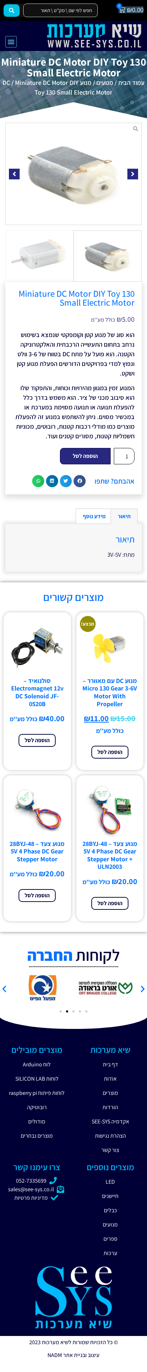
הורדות (110, 1107)
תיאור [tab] (124, 516)
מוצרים (110, 1093)
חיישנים (110, 1196)
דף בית (110, 1064)
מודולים (36, 1121)
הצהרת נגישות (110, 1135)
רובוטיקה (37, 1107)
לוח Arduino (37, 1064)
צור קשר (110, 1150)
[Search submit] (12, 10)
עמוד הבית (131, 82)
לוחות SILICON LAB (37, 1078)
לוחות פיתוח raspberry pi (37, 1093)
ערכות (110, 1253)
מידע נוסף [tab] (94, 516)
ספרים (110, 1239)
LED (110, 1181)
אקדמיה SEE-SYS (110, 1121)
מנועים (104, 82)
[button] (11, 41)
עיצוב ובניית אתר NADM (73, 1355)
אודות (110, 1078)
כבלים (110, 1210)
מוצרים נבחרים (37, 1135)
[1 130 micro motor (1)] (73, 174)
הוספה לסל (85, 456)
